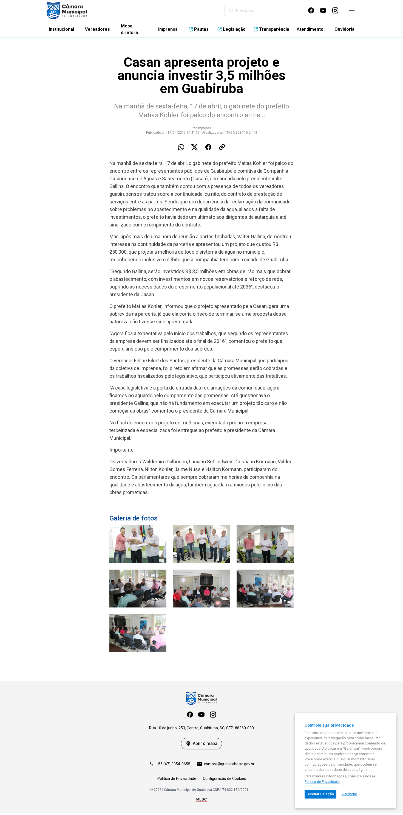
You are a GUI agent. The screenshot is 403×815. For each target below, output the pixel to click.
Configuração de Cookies (224, 778)
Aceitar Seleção (320, 794)
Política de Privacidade (176, 778)
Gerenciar (349, 794)
